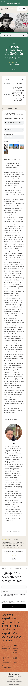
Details (4, 569)
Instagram (15, 662)
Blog (3, 658)
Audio (10, 569)
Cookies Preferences (14, 684)
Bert (14, 443)
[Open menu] (24, 9)
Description (17, 569)
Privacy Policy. (4, 599)
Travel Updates (5, 662)
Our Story (15, 647)
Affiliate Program (6, 648)
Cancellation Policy (14, 679)
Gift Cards (4, 650)
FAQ (18, 547)
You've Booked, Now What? (6, 668)
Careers (15, 652)
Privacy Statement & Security (14, 676)
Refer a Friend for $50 (7, 647)
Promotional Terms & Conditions (14, 681)
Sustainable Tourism (17, 650)
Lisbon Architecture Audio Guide (14, 50)
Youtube (15, 665)
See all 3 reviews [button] (14, 64)
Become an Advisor (6, 664)
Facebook (15, 658)
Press (14, 654)
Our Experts (15, 648)
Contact (4, 665)
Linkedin (15, 664)
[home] (7, 10)
